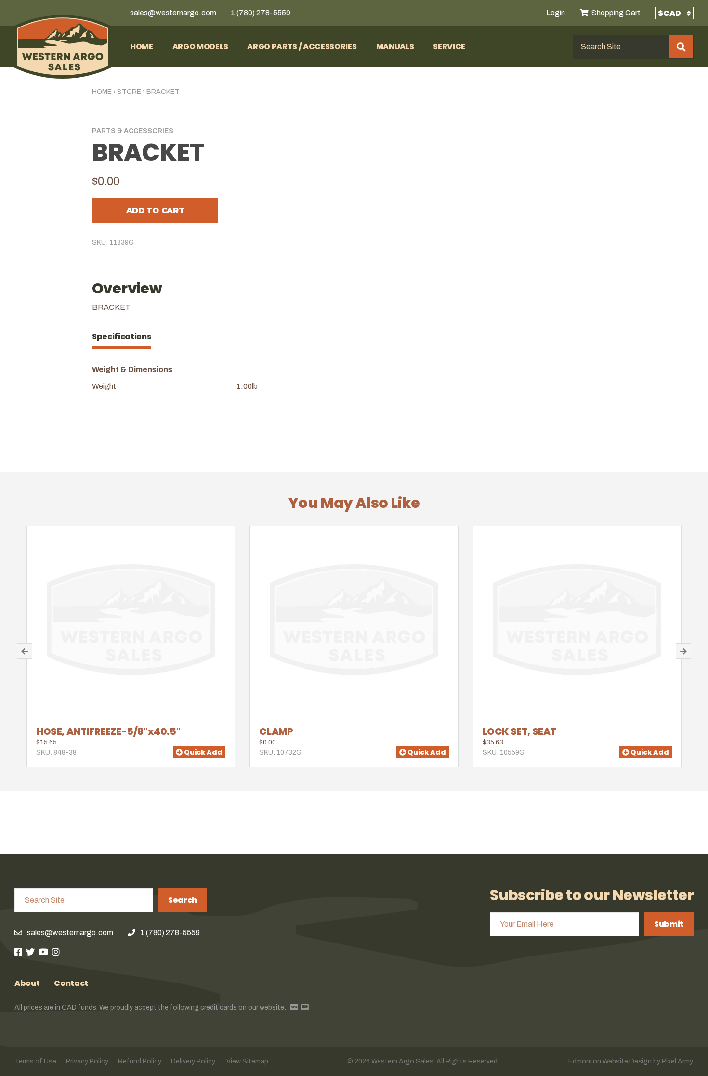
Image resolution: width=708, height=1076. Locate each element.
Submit (668, 924)
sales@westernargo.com (173, 13)
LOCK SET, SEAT (519, 731)
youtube (43, 951)
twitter (30, 951)
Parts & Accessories (132, 130)
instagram (56, 951)
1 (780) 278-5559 (260, 13)
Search (182, 899)
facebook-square (18, 951)
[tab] (126, 336)
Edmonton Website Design (610, 1061)
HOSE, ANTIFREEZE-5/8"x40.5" (108, 731)
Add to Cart (155, 210)
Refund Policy (139, 1061)
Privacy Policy (87, 1061)
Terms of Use (35, 1061)
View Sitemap (247, 1061)
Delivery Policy (193, 1061)
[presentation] (126, 336)
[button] (24, 651)
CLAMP (276, 731)
